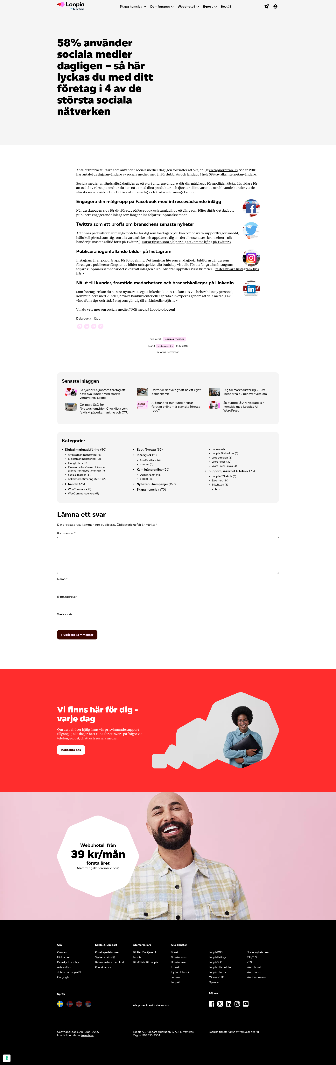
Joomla (216, 449)
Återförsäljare (148, 460)
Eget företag (146, 449)
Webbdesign (220, 457)
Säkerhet (217, 480)
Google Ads (75, 463)
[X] (100, 327)
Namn (62, 579)
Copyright (63, 977)
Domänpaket (179, 962)
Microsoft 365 (217, 977)
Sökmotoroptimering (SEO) (85, 479)
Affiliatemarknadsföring (82, 454)
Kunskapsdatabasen (107, 952)
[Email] (93, 327)
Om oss (62, 952)
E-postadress (67, 597)
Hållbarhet (63, 957)
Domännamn (160, 6)
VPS (214, 489)
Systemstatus (103, 957)
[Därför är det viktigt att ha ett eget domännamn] (144, 393)
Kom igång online (150, 469)
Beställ (226, 6)
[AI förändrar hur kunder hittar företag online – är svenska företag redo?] (144, 406)
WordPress (219, 461)
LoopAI (175, 982)
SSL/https (218, 484)
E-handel (71, 484)
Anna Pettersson (169, 352)
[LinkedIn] (86, 327)
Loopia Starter (217, 972)
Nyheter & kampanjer (152, 484)
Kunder (144, 464)
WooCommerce (77, 489)
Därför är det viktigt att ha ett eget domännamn (176, 392)
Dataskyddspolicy (68, 962)
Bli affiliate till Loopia (145, 962)
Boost (174, 952)
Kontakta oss (71, 750)
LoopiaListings (218, 957)
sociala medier (165, 346)
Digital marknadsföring (82, 449)
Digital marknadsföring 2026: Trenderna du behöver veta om (245, 392)
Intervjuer (144, 455)
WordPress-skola (222, 466)
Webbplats (65, 614)
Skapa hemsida (131, 6)
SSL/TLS (252, 957)
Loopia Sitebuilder (223, 453)
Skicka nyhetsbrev (258, 952)
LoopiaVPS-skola (222, 476)
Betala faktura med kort (109, 962)
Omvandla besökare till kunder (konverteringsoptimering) (87, 469)
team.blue (87, 1035)
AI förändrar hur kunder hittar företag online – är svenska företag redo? (175, 406)
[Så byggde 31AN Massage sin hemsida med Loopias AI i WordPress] (216, 406)
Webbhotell (186, 6)
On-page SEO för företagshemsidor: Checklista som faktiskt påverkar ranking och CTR (104, 408)
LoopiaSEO (215, 962)
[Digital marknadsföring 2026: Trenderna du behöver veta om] (216, 393)
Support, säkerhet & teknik (228, 471)
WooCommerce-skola (81, 493)
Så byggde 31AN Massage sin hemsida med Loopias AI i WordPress (243, 406)
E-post (208, 6)
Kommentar (66, 533)
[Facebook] (79, 327)
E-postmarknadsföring (82, 458)
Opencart (214, 982)
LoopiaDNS (215, 952)
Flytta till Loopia (180, 972)
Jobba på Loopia (67, 972)
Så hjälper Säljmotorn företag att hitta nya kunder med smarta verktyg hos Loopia (102, 394)
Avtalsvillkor (64, 967)
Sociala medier (174, 339)
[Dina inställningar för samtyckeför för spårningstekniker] (6, 1058)
